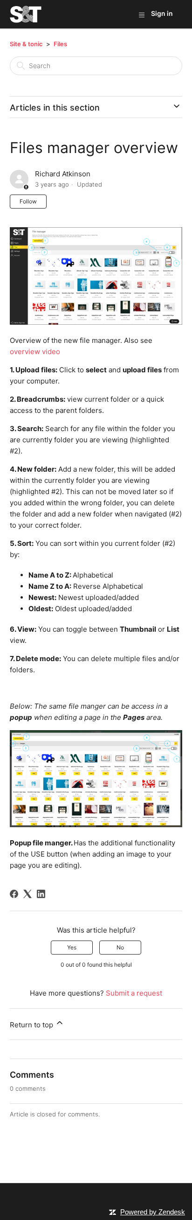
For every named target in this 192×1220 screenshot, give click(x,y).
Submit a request (134, 993)
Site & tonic (26, 44)
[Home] (26, 14)
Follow (28, 201)
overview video (35, 351)
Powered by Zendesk (152, 1212)
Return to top (32, 1024)
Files (60, 44)
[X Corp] (27, 894)
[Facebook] (14, 894)
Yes (71, 947)
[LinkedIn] (41, 894)
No (120, 947)
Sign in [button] (162, 13)
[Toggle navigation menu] (141, 14)
